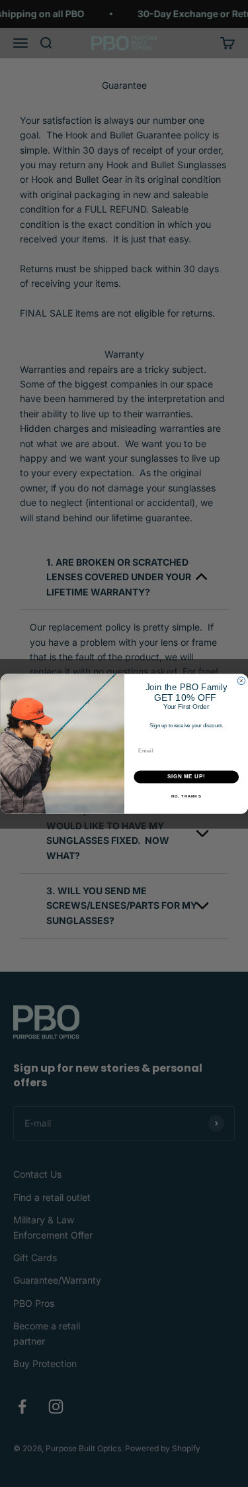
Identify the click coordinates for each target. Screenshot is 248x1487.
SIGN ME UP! (186, 776)
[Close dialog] (241, 681)
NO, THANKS (186, 796)
